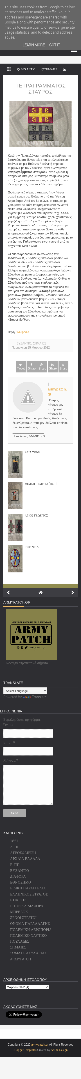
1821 (14, 840)
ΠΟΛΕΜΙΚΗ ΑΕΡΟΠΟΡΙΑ (31, 929)
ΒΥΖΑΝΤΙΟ (23, 343)
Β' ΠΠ (15, 864)
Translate (39, 696)
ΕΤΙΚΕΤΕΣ (18, 900)
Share (32, 368)
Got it (54, 44)
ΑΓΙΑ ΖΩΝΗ (32, 452)
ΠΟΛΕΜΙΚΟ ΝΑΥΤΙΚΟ (28, 935)
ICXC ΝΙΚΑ (32, 547)
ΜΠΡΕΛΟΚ (19, 911)
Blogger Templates (25, 1049)
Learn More (34, 44)
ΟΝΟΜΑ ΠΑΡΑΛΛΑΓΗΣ (30, 923)
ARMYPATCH (20, 959)
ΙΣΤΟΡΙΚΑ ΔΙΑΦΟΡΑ (26, 905)
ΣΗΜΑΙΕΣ (39, 343)
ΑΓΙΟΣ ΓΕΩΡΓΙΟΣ (36, 515)
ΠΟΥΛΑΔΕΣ (19, 941)
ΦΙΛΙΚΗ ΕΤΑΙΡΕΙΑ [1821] (40, 484)
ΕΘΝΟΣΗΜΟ (20, 882)
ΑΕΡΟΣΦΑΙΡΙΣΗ (23, 852)
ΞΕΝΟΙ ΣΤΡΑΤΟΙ (23, 917)
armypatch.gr (39, 1044)
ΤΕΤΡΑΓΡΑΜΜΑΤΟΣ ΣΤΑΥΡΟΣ (41, 89)
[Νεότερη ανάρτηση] (8, 592)
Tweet (21, 368)
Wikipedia (22, 332)
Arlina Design (59, 1049)
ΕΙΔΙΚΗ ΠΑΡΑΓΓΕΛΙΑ (28, 888)
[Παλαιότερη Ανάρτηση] (73, 592)
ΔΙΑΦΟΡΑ (18, 876)
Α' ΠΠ (15, 846)
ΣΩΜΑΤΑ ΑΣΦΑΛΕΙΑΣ (28, 952)
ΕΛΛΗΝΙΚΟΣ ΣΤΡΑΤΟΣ (29, 894)
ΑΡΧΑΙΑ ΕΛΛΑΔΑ (25, 858)
